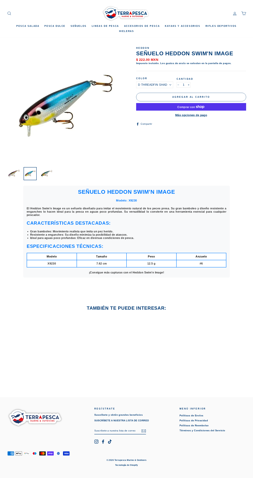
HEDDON (143, 48)
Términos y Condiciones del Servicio (202, 430)
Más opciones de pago (191, 115)
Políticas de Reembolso (194, 425)
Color (141, 78)
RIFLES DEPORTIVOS (221, 26)
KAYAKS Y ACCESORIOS (182, 26)
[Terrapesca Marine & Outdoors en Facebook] (103, 442)
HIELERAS (126, 31)
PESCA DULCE (54, 26)
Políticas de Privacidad (194, 420)
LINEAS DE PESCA (105, 26)
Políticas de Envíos (191, 415)
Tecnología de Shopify (126, 465)
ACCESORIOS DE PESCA (142, 26)
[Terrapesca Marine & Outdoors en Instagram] (96, 442)
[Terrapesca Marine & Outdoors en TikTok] (110, 442)
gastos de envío (176, 63)
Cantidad (185, 79)
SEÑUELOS (79, 26)
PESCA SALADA (27, 26)
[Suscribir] (143, 431)
